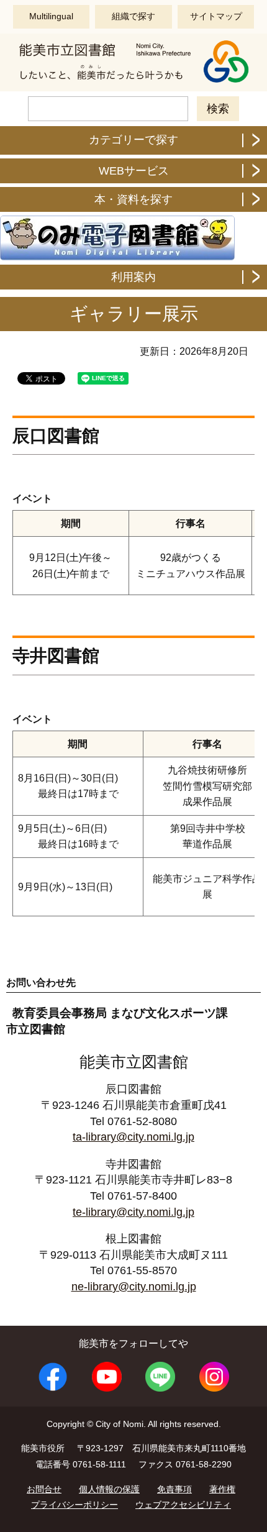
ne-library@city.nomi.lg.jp (133, 1286)
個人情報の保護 (109, 1489)
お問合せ (44, 1489)
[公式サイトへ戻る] (133, 81)
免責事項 (174, 1489)
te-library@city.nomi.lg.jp (133, 1212)
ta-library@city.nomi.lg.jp (133, 1137)
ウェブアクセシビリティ (183, 1505)
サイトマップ (216, 16)
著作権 (222, 1489)
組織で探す (133, 16)
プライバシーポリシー (74, 1505)
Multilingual (51, 16)
